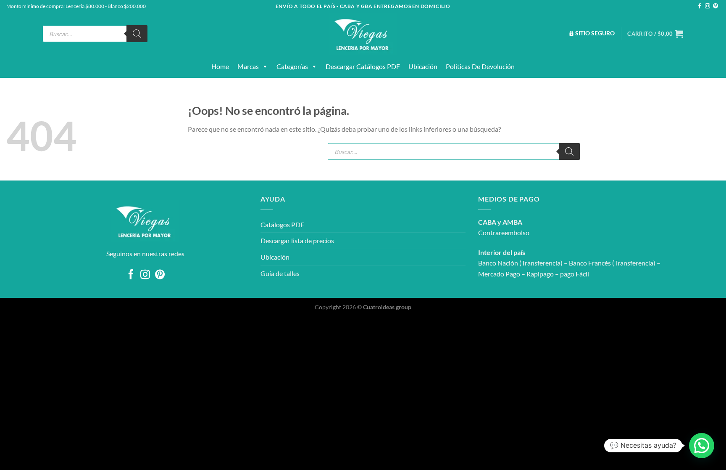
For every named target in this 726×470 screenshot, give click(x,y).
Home (220, 66)
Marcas (248, 66)
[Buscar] (136, 33)
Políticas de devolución (480, 66)
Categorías (292, 66)
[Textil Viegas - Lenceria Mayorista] (363, 34)
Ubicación (422, 66)
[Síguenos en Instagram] (707, 6)
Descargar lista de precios (297, 240)
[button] (701, 445)
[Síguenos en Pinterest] (715, 6)
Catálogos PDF (282, 224)
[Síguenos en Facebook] (699, 6)
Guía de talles (280, 273)
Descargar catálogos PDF (363, 66)
